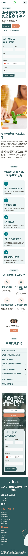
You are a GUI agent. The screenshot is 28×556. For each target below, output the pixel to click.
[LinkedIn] (4, 504)
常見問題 (3, 537)
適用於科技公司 (4, 521)
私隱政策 (3, 544)
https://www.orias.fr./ (20, 553)
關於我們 (3, 530)
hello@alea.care (4, 500)
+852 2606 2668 (5, 498)
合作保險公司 (4, 532)
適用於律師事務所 (5, 516)
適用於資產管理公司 (5, 519)
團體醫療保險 (4, 512)
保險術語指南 (4, 523)
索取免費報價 (4, 514)
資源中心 (3, 535)
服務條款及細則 (4, 541)
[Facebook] (2, 504)
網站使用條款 (4, 539)
